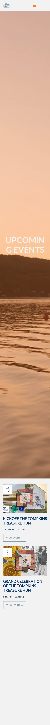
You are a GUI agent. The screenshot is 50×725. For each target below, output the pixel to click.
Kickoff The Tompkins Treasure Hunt (25, 520)
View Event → (14, 537)
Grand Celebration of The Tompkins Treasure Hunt (22, 586)
